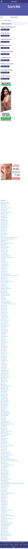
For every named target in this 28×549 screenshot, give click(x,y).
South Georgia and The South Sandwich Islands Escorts (12, 483)
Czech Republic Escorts (5, 274)
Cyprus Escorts (4, 272)
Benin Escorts (3, 231)
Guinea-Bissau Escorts (5, 325)
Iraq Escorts (3, 339)
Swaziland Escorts (4, 494)
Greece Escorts (4, 313)
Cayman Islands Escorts (6, 255)
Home (2, 20)
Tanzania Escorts (4, 503)
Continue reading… (5, 29)
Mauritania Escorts (4, 388)
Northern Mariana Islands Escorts (7, 423)
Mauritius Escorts (4, 390)
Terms (21, 544)
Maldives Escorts (4, 381)
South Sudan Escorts (5, 486)
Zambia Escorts (4, 538)
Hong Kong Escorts (5, 330)
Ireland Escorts (4, 340)
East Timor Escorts (4, 282)
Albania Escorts (4, 204)
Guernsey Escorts (4, 322)
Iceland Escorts (4, 333)
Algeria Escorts (4, 206)
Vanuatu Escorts (4, 529)
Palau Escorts (3, 429)
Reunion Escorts (4, 446)
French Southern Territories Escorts (8, 303)
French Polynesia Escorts (6, 302)
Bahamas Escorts (4, 221)
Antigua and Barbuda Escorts (7, 212)
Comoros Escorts (4, 264)
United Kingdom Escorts (6, 524)
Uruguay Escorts (4, 527)
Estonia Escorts (4, 291)
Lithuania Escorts (4, 371)
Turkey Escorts (4, 512)
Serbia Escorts (4, 469)
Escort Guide (11, 548)
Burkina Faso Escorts (5, 247)
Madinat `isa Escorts (7, 64)
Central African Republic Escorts (7, 257)
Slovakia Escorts (4, 476)
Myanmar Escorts (4, 405)
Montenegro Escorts (5, 399)
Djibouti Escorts (4, 278)
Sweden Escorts (4, 496)
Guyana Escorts (4, 326)
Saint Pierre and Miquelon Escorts (8, 459)
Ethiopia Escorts (4, 292)
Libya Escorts (3, 368)
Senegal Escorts (4, 467)
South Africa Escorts (5, 481)
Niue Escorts (3, 419)
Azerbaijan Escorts (4, 220)
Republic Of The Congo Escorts (7, 445)
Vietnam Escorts (4, 532)
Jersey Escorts (4, 350)
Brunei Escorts (4, 244)
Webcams (16, 544)
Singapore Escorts (4, 473)
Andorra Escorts (4, 209)
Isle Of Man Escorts (5, 342)
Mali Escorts (3, 382)
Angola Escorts (4, 210)
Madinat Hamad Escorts (8, 27)
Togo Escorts (3, 505)
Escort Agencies (16, 542)
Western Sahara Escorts (6, 535)
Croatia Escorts (4, 268)
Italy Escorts (3, 344)
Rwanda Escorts (4, 450)
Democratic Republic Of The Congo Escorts (10, 275)
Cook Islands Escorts (5, 265)
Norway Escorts (4, 425)
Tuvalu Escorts (4, 517)
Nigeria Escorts (4, 418)
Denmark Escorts (4, 277)
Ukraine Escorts (4, 521)
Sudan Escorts (4, 490)
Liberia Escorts (4, 367)
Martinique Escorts (4, 387)
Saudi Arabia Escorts (5, 466)
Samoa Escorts (4, 462)
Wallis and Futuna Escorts (6, 534)
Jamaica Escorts (4, 347)
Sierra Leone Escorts (5, 472)
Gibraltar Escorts (4, 312)
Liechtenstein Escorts (5, 370)
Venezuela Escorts (4, 531)
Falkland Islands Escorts (6, 294)
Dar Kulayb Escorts (7, 70)
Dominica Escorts (4, 279)
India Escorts (3, 334)
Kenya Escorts (4, 354)
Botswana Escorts (4, 240)
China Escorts (3, 261)
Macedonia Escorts (5, 375)
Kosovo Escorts (4, 357)
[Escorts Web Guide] (14, 8)
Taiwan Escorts (4, 500)
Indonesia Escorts (4, 336)
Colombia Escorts (4, 262)
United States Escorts (5, 525)
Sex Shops (11, 544)
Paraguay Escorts (4, 435)
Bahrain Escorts (4, 223)
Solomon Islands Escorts (6, 479)
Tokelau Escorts (4, 507)
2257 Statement (25, 548)
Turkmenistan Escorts (5, 514)
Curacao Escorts (4, 271)
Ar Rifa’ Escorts (5, 76)
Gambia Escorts (4, 306)
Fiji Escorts (3, 296)
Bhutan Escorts (4, 234)
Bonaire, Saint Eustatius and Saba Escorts (9, 237)
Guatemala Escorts (5, 320)
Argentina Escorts (4, 213)
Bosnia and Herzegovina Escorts (7, 238)
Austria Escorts (4, 219)
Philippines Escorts (4, 438)
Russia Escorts (4, 449)
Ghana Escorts (4, 310)
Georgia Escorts (4, 308)
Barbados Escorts (4, 226)
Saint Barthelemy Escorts (6, 452)
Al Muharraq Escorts (7, 51)
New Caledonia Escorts (5, 412)
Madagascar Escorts (5, 377)
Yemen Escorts (4, 536)
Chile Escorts (3, 260)
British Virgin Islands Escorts (6, 243)
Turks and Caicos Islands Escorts (7, 515)
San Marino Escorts (5, 463)
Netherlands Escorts (5, 411)
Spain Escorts (3, 487)
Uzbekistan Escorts (5, 528)
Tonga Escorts (4, 508)
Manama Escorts (6, 45)
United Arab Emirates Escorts (7, 522)
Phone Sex (6, 544)
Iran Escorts (3, 337)
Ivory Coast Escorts (5, 346)
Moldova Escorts (4, 395)
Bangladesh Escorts (5, 224)
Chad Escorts (3, 258)
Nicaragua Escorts (4, 415)
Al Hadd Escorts (6, 57)
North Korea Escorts (5, 422)
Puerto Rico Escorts (5, 442)
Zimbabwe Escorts (4, 539)
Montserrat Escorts (4, 401)
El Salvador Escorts (5, 286)
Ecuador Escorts (4, 284)
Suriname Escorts (4, 491)
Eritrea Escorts (4, 289)
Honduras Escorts (4, 329)
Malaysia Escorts (4, 380)
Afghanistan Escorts (5, 202)
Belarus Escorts (4, 227)
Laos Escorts (3, 361)
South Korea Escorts (5, 484)
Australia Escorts (4, 217)
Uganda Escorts (4, 519)
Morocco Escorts (4, 402)
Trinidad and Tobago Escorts (6, 510)
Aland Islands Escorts (5, 203)
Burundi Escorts (4, 248)
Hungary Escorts (4, 332)
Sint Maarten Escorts (5, 474)
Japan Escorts (4, 349)
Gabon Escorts (4, 305)
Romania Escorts (4, 447)
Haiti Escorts (3, 327)
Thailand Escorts (4, 504)
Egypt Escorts (3, 285)
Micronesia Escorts (4, 394)
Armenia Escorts (4, 214)
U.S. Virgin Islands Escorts (6, 518)
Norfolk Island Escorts (5, 421)
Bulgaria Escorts (4, 245)
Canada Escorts (4, 253)
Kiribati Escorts (4, 356)
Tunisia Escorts (4, 511)
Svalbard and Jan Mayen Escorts (7, 493)
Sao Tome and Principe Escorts (7, 464)
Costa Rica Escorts (4, 267)
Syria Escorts (3, 498)
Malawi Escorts (4, 378)
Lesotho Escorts (4, 366)
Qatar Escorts (3, 443)
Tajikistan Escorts (4, 501)
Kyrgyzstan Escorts (5, 360)
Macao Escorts (4, 374)
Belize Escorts (3, 230)
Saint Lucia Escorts (5, 456)
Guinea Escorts (4, 323)
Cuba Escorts (3, 269)
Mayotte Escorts (4, 391)
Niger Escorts (3, 416)
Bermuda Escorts (4, 233)
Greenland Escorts (4, 315)
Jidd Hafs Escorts (6, 39)
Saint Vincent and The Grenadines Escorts (9, 460)
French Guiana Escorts (5, 301)
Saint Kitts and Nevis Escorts (6, 455)
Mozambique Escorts (5, 404)
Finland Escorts (4, 298)
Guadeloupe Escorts (5, 317)
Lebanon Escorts (4, 364)
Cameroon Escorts (4, 251)
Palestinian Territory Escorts (6, 431)
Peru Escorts (3, 436)
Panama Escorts (4, 432)
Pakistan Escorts (4, 428)
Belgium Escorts (4, 229)
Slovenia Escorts (4, 477)
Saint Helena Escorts (5, 453)
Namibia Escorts (4, 407)
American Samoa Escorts (6, 207)
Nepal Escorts (3, 409)
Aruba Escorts (3, 216)
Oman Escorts (4, 426)
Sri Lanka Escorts (4, 488)
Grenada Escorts (4, 316)
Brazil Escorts (3, 241)
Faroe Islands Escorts (5, 295)
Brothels (22, 542)
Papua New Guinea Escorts (6, 433)
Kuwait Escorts (4, 358)
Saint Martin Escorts (5, 457)
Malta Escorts (3, 384)
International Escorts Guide (7, 542)
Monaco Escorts (4, 397)
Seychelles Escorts (4, 470)
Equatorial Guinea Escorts (6, 288)
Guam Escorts (4, 319)
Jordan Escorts (4, 351)
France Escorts (4, 299)
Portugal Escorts (4, 440)
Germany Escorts (4, 309)
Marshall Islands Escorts (6, 385)
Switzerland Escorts (5, 497)
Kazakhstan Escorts (5, 353)
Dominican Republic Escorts (6, 281)
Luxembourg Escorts (5, 373)
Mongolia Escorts (4, 398)
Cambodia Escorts (4, 250)
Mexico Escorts (4, 392)
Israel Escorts (3, 343)
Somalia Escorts (4, 480)
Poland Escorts (4, 439)
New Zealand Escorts (5, 414)
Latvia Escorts (3, 363)
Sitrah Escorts (5, 33)
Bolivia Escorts (4, 236)
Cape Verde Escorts (5, 254)
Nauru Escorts (4, 408)
